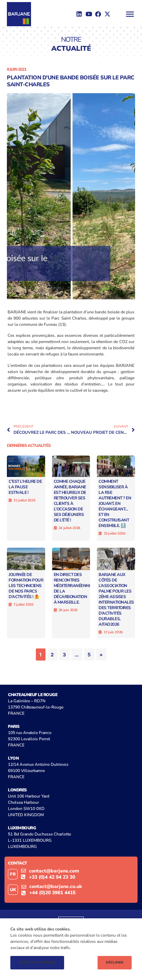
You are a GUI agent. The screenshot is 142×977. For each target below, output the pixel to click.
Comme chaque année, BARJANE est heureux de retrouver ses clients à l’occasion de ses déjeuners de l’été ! (70, 501)
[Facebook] (97, 14)
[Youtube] (88, 14)
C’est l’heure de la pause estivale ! (25, 487)
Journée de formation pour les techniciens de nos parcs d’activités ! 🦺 (26, 585)
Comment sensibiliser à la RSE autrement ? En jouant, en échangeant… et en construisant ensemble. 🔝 (115, 503)
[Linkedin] (78, 14)
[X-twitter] (107, 14)
